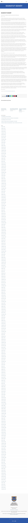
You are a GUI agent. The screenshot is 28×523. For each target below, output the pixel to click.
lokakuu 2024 (3, 158)
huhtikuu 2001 (4, 487)
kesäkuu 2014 (3, 320)
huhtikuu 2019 (4, 244)
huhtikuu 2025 (4, 148)
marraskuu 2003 (4, 457)
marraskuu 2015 (4, 301)
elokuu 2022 (3, 192)
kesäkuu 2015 (3, 306)
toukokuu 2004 (4, 449)
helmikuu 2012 (4, 358)
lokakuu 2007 (3, 418)
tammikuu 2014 (4, 328)
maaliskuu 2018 (4, 262)
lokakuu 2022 (3, 189)
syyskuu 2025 (3, 142)
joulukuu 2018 (3, 249)
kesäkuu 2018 (3, 257)
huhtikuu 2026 (4, 131)
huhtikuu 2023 (4, 181)
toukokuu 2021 (4, 213)
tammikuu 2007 (4, 424)
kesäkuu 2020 (3, 227)
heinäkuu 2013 (4, 336)
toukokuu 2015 (4, 307)
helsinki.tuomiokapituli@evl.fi (14, 514)
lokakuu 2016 (3, 287)
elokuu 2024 (3, 161)
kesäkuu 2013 (3, 337)
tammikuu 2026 (4, 136)
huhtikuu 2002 (4, 473)
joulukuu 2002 (4, 465)
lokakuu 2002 (3, 468)
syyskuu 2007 (3, 419)
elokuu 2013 (3, 334)
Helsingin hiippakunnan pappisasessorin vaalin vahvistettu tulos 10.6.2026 (12, 122)
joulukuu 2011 (3, 359)
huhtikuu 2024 (4, 164)
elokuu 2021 (3, 210)
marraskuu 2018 (4, 251)
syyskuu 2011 (3, 364)
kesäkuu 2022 (3, 194)
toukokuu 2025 (4, 147)
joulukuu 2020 (4, 221)
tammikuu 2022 (4, 202)
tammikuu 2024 (4, 169)
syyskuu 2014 (3, 317)
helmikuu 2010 (4, 389)
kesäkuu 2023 (3, 178)
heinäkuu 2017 (4, 273)
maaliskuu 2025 (4, 150)
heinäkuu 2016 (4, 290)
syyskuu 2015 (3, 303)
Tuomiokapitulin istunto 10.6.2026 (6, 119)
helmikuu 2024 (4, 167)
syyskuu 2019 (3, 238)
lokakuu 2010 (3, 380)
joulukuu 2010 (3, 377)
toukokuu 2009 (4, 399)
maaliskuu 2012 (4, 356)
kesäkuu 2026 (3, 128)
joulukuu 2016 (3, 284)
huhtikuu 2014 (4, 323)
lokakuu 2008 (3, 405)
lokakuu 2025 (3, 140)
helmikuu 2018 (4, 263)
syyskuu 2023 (3, 175)
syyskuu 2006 (3, 429)
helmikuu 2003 (4, 463)
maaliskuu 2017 (4, 279)
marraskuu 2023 (4, 172)
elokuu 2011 (3, 366)
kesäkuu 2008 (3, 408)
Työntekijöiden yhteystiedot (14, 509)
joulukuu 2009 (4, 391)
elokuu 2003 (3, 462)
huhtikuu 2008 (4, 411)
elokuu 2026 (3, 126)
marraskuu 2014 (4, 314)
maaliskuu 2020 (4, 230)
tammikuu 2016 (4, 298)
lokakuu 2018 (3, 252)
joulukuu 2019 (3, 235)
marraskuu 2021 (4, 205)
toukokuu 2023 (4, 180)
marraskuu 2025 (4, 139)
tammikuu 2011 (4, 375)
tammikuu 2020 (4, 233)
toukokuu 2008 (4, 410)
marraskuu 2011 (4, 361)
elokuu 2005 (3, 440)
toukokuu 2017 (4, 276)
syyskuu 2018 (3, 254)
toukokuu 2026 (4, 129)
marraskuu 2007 (4, 416)
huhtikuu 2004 (4, 451)
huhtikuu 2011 (3, 372)
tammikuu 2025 (4, 153)
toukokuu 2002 (4, 471)
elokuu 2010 (3, 383)
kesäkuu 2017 (3, 274)
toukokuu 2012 (4, 353)
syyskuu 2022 (3, 191)
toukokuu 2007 (4, 421)
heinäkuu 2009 (4, 397)
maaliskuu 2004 (4, 452)
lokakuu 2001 (3, 482)
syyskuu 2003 (3, 460)
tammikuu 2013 (4, 345)
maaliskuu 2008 (4, 413)
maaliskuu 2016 (4, 296)
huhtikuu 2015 (4, 309)
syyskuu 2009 (3, 394)
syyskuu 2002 (3, 470)
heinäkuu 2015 (4, 304)
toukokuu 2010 (4, 388)
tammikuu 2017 (4, 282)
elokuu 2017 (3, 271)
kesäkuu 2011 (3, 369)
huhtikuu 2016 (4, 295)
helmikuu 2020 (4, 232)
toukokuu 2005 (4, 441)
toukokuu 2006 (4, 430)
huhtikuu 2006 (4, 432)
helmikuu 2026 (4, 134)
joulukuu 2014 (3, 312)
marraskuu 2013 (4, 331)
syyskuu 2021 (3, 208)
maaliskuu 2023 (4, 183)
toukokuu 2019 (4, 243)
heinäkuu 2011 (3, 367)
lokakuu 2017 (3, 268)
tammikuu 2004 (4, 454)
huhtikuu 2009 (4, 400)
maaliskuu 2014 (4, 325)
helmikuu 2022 (4, 200)
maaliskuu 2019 (4, 246)
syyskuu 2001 (3, 484)
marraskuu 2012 (4, 348)
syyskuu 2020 (3, 224)
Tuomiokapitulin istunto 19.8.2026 (6, 116)
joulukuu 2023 (4, 170)
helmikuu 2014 (4, 326)
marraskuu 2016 (4, 285)
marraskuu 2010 (4, 378)
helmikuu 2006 (4, 435)
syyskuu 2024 (3, 159)
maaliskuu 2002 (4, 474)
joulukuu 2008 (4, 402)
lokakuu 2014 (3, 315)
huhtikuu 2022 (4, 197)
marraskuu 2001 (4, 481)
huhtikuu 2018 (4, 260)
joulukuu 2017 (3, 265)
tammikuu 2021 (4, 219)
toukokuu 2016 (4, 293)
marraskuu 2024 (4, 156)
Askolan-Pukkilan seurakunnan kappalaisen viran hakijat (9, 121)
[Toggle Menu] (26, 1)
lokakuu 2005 (3, 438)
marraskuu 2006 (4, 427)
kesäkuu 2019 (3, 241)
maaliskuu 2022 (4, 199)
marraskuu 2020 (4, 222)
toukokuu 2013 (4, 339)
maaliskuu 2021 (4, 216)
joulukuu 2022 (4, 186)
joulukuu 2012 (3, 347)
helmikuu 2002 (4, 476)
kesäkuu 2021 (3, 211)
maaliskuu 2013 (4, 342)
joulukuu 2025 (4, 137)
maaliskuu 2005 (4, 443)
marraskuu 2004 (4, 446)
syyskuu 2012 (3, 350)
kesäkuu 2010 (3, 386)
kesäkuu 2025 (3, 145)
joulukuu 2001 (3, 479)
